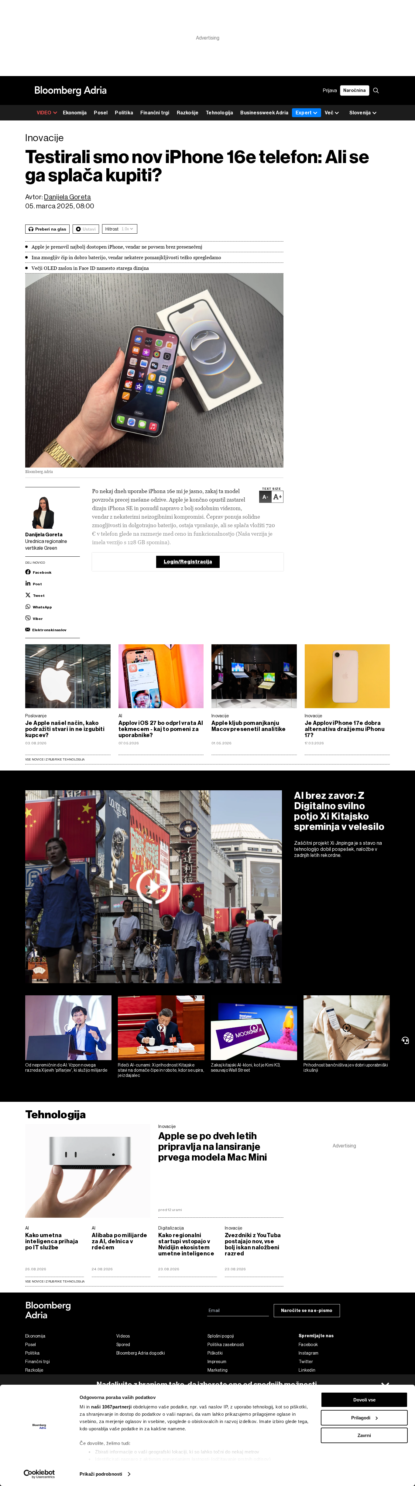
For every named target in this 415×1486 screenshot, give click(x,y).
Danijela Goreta (67, 197)
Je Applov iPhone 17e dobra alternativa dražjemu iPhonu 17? (345, 729)
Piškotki (215, 1353)
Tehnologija (219, 113)
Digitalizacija (171, 1228)
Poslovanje (35, 715)
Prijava (330, 90)
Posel (101, 113)
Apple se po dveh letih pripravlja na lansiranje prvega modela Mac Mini (212, 1147)
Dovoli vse (364, 1399)
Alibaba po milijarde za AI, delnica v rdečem (119, 1241)
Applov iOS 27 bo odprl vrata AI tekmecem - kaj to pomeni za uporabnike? (160, 729)
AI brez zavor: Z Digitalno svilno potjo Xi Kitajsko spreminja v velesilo (339, 811)
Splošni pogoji (221, 1336)
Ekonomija (75, 113)
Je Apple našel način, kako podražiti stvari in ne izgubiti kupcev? (65, 729)
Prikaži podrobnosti (101, 1474)
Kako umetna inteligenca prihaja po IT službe (51, 1241)
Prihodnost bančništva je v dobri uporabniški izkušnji (346, 1068)
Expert (304, 113)
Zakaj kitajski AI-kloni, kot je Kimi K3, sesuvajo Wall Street (246, 1068)
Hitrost (111, 229)
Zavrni (364, 1435)
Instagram (309, 1353)
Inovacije (220, 715)
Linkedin (307, 1370)
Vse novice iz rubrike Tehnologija (54, 759)
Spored (123, 1344)
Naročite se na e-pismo (307, 1310)
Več (329, 113)
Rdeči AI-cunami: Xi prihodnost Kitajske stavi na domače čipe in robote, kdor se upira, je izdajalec (161, 1070)
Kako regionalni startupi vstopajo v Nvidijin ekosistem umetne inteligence (186, 1244)
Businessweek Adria (264, 113)
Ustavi (89, 229)
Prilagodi (360, 1417)
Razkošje (188, 113)
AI (120, 715)
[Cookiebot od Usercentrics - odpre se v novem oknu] (39, 1474)
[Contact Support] (406, 1040)
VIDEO (44, 113)
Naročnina (354, 90)
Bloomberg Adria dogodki (140, 1353)
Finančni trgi (155, 113)
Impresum (217, 1361)
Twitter (306, 1361)
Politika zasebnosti (226, 1344)
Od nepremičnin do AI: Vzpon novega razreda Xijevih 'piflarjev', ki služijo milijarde (66, 1068)
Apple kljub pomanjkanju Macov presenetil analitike (248, 726)
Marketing (218, 1370)
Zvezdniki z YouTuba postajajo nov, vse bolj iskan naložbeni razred (253, 1244)
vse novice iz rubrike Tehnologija (54, 1281)
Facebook (308, 1344)
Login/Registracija (188, 562)
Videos (123, 1336)
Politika (124, 113)
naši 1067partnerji (111, 1406)
